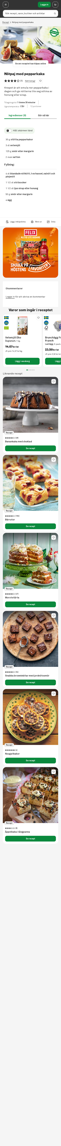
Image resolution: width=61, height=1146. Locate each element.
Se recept (30, 448)
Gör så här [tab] (43, 115)
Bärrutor (10, 519)
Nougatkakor (12, 753)
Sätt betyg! (30, 81)
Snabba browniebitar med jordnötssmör (27, 675)
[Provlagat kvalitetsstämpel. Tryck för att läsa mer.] (54, 32)
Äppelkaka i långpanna (17, 831)
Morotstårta (12, 597)
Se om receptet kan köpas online (30, 63)
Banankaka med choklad (18, 441)
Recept (5, 22)
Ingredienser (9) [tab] (17, 115)
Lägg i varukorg (22, 361)
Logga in (44, 4)
